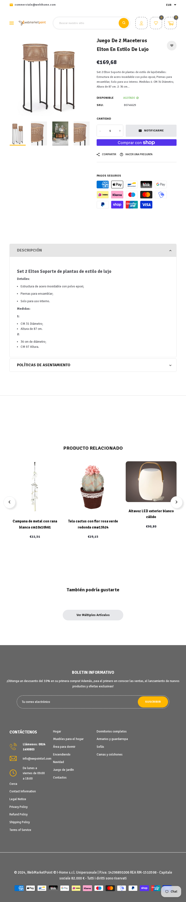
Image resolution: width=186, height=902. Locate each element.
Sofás (100, 747)
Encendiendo (61, 754)
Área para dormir (64, 747)
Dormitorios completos (112, 731)
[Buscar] (124, 23)
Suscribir (153, 702)
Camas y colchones (110, 754)
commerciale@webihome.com (35, 5)
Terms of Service (20, 830)
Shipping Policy (19, 822)
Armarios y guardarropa (112, 739)
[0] (156, 24)
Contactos (60, 778)
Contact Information (22, 791)
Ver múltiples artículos (93, 615)
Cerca (13, 784)
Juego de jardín (63, 770)
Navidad (58, 762)
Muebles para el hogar (68, 739)
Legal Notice (17, 799)
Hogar (57, 731)
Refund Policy (18, 814)
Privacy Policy (18, 807)
